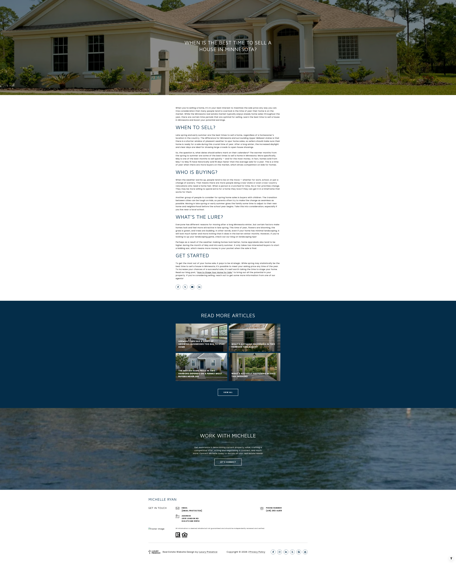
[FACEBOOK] (273, 552)
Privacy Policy (257, 551)
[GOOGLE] (298, 552)
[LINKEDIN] (286, 552)
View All (228, 392)
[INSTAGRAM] (279, 552)
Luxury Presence (208, 551)
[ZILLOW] (305, 552)
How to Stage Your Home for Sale (214, 272)
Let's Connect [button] (228, 462)
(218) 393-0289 (274, 510)
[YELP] (292, 552)
